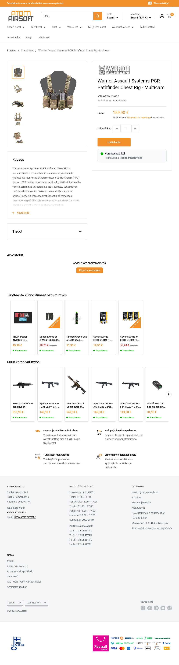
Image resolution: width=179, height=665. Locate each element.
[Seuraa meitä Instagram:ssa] (156, 608)
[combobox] (67, 16)
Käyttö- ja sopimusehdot (145, 492)
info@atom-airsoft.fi (25, 517)
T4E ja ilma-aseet (97, 27)
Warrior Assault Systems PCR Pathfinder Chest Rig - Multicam (74, 50)
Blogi (28, 37)
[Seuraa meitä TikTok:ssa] (169, 608)
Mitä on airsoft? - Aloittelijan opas (150, 523)
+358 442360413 (16, 512)
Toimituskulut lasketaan (139, 117)
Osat (54, 27)
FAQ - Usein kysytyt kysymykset (24, 581)
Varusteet (72, 27)
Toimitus (136, 497)
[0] (169, 16)
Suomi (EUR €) (33, 603)
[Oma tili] (162, 16)
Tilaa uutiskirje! (161, 3)
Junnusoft (12, 576)
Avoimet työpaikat (17, 586)
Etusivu (11, 50)
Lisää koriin (114, 142)
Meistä (10, 561)
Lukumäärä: (104, 128)
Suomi (12, 603)
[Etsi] (97, 16)
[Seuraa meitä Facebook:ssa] (143, 608)
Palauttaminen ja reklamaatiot (148, 513)
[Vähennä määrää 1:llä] (116, 128)
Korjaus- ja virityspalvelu (20, 571)
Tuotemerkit (13, 37)
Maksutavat (138, 507)
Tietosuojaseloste (141, 502)
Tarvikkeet (36, 27)
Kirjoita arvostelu (89, 270)
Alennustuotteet (121, 27)
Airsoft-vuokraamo (17, 566)
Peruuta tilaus (139, 518)
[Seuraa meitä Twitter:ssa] (149, 608)
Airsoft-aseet (14, 27)
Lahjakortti (43, 37)
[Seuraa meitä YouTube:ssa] (162, 608)
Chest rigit (27, 50)
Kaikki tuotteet (147, 27)
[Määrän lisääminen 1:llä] (135, 128)
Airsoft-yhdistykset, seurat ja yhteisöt (152, 528)
